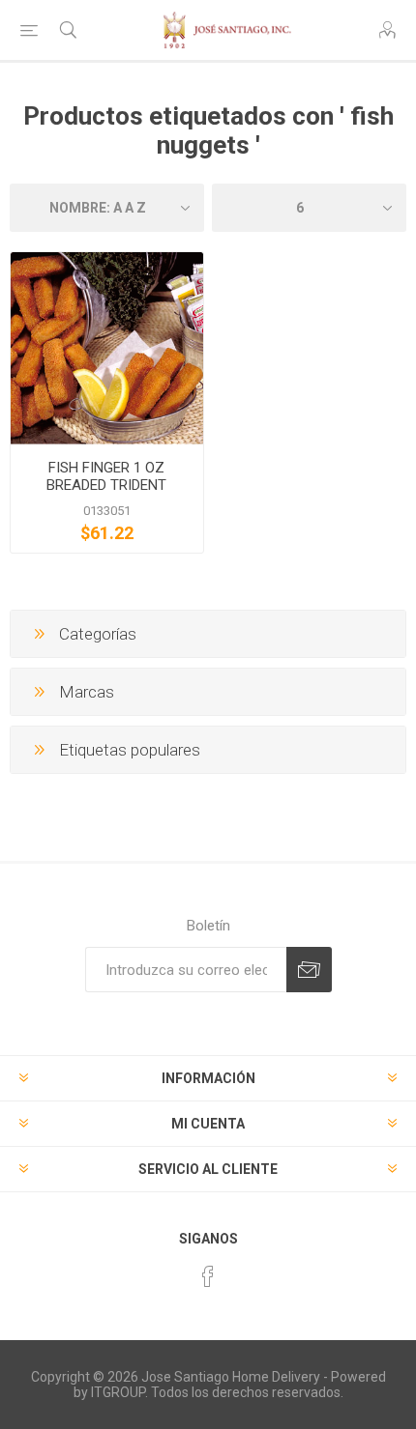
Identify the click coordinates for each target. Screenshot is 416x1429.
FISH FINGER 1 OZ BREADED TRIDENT (106, 476)
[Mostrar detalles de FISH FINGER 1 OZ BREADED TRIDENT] (107, 348)
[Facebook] (208, 1276)
